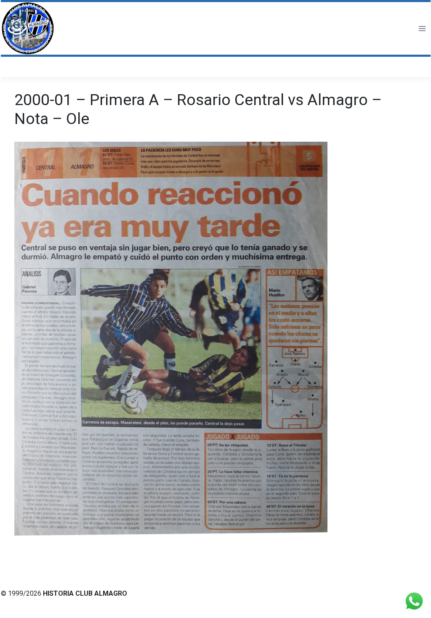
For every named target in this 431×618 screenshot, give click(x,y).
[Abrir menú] (422, 28)
